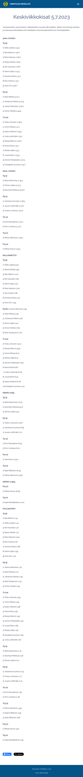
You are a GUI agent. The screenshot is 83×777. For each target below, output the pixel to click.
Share (8, 754)
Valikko (78, 4)
